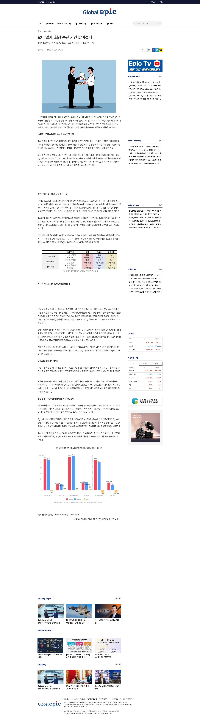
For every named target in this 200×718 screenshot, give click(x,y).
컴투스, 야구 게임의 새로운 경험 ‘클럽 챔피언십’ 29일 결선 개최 (145, 278)
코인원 (156, 363)
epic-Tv (109, 23)
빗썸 (134, 363)
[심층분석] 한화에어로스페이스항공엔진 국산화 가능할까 (77, 621)
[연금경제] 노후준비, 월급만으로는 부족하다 (143, 92)
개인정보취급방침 (92, 699)
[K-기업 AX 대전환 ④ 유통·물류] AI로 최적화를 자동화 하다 (145, 160)
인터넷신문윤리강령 (128, 699)
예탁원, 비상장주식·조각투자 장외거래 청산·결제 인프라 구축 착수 (145, 218)
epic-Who (49, 23)
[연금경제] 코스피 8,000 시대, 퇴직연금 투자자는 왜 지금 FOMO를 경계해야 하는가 (145, 96)
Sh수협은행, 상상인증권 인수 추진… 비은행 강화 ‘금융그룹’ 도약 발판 (145, 228)
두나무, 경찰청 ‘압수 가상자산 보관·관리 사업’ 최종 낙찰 (145, 214)
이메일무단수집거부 (115, 699)
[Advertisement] (79, 179)
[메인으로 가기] (50, 707)
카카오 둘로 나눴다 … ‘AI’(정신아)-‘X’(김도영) (144, 163)
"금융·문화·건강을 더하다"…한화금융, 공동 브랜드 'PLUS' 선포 (145, 153)
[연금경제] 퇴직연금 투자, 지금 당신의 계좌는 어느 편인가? (145, 99)
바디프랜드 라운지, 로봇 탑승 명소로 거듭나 (143, 285)
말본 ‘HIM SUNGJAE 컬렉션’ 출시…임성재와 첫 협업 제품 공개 (145, 292)
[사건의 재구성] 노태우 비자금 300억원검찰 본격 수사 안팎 (50, 655)
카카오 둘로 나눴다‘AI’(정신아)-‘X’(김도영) (103, 655)
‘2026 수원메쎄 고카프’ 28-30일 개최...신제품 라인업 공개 (145, 289)
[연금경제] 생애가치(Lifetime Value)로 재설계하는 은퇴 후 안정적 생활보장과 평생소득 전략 (145, 89)
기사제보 (160, 2)
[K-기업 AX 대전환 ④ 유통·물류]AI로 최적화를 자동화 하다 (78, 655)
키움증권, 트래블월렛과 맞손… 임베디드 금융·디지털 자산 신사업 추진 (145, 224)
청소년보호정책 (103, 699)
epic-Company (64, 23)
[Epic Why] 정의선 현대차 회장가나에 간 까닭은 (77, 687)
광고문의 (82, 699)
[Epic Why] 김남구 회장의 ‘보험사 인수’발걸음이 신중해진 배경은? (107, 687)
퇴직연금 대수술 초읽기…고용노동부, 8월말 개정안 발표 (145, 221)
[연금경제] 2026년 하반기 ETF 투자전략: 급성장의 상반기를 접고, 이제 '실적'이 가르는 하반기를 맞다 (145, 86)
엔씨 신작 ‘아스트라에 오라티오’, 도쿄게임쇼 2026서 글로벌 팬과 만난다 (145, 282)
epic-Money (80, 23)
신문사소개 (67, 699)
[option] (52, 614)
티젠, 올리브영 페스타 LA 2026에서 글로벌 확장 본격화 (145, 157)
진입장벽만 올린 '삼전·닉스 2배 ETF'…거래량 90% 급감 (145, 211)
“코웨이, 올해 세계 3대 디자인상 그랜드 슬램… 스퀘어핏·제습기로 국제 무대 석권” (145, 147)
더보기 (160, 76)
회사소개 (153, 2)
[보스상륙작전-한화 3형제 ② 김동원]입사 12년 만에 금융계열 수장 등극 (107, 621)
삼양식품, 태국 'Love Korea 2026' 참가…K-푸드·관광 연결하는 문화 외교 (145, 150)
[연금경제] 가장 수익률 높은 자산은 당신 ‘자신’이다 (145, 82)
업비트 (145, 363)
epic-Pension (96, 23)
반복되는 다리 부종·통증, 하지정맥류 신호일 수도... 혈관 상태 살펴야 (145, 275)
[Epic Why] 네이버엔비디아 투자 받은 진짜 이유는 (49, 621)
